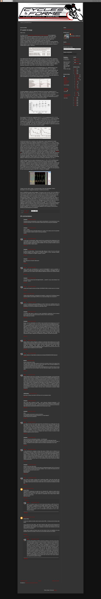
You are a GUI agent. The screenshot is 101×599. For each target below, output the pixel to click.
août (76, 81)
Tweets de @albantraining (68, 29)
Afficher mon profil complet (75, 37)
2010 (75, 103)
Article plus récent (24, 580)
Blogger (55, 590)
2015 (75, 73)
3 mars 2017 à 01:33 (31, 517)
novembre (77, 76)
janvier (76, 95)
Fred (24, 488)
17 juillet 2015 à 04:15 (32, 464)
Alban (25, 238)
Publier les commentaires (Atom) (31, 582)
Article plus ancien (55, 580)
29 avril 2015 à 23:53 (32, 353)
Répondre (25, 224)
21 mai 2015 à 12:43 (31, 400)
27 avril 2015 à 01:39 (32, 302)
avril (76, 87)
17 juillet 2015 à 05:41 (32, 477)
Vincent (25, 517)
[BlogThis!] (33, 211)
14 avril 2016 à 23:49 (35, 502)
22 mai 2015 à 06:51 (31, 411)
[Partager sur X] (34, 211)
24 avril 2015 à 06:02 (32, 258)
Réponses (27, 500)
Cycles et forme (67, 43)
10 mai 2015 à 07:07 (33, 393)
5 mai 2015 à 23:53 (30, 360)
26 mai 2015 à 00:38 (32, 449)
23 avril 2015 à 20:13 (32, 249)
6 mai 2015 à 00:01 (31, 374)
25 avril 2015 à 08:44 (32, 286)
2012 (75, 100)
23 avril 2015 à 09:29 (32, 238)
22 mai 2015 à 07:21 (32, 422)
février (76, 93)
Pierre (25, 293)
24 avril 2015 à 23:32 (32, 267)
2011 (75, 102)
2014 (75, 97)
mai (76, 86)
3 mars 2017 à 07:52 (35, 539)
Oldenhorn (66, 88)
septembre (77, 79)
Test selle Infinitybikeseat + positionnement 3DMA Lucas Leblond (66, 82)
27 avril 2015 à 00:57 (30, 293)
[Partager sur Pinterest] (37, 211)
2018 (75, 68)
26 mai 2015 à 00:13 (31, 437)
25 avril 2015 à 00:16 (32, 278)
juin (76, 84)
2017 (75, 70)
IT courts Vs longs (77, 90)
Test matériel (76, 63)
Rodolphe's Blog (67, 94)
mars (76, 92)
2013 (75, 99)
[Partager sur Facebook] (35, 211)
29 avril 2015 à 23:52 (32, 340)
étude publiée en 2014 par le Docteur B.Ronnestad (38, 35)
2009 (75, 105)
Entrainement (26, 212)
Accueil (39, 580)
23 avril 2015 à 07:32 (32, 227)
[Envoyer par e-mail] (31, 211)
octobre (76, 78)
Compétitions (76, 59)
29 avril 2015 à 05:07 (32, 311)
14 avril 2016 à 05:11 (30, 488)
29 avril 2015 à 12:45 (32, 321)
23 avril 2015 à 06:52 (32, 219)
